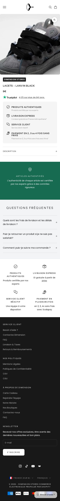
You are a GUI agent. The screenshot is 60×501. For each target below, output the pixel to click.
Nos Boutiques (10, 407)
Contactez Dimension (14, 334)
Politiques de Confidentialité (17, 368)
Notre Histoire (9, 402)
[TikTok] (26, 466)
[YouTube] (33, 466)
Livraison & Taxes (11, 344)
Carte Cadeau (10, 393)
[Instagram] (20, 466)
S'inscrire (13, 452)
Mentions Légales (11, 364)
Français (42, 478)
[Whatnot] (40, 466)
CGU (5, 378)
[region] (30, 178)
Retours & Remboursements (17, 349)
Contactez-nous (11, 412)
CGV (5, 373)
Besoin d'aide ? (10, 330)
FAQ (5, 339)
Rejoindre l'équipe (12, 398)
